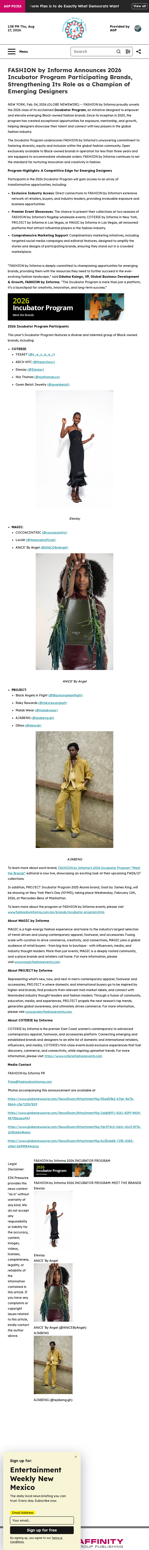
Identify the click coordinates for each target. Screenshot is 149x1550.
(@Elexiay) (35, 369)
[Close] (76, 1457)
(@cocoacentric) (54, 532)
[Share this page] (138, 51)
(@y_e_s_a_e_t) (41, 354)
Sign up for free (42, 1530)
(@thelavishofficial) (40, 540)
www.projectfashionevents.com (48, 1012)
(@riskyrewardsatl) (52, 703)
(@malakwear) (46, 710)
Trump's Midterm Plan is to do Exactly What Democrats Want (64, 6)
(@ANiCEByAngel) (54, 547)
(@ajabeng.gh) (42, 718)
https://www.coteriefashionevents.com (73, 1056)
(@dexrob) (33, 725)
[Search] (118, 51)
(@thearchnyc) (44, 362)
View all (139, 6)
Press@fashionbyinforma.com (30, 1082)
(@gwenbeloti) (58, 384)
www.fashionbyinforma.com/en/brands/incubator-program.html (56, 912)
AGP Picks (12, 6)
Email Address (22, 1513)
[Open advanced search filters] (128, 51)
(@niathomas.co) (47, 377)
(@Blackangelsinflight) (65, 695)
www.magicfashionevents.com (37, 962)
